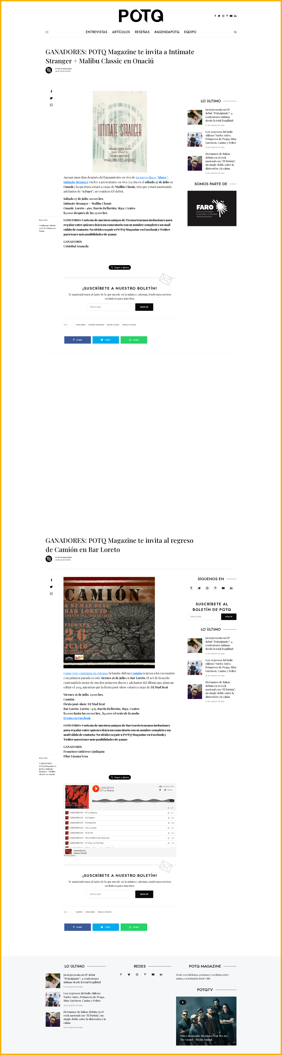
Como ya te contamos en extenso (85, 673)
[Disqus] (141, 393)
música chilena (129, 325)
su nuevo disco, (152, 177)
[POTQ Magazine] (141, 16)
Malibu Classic (113, 325)
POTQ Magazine (64, 69)
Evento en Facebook (77, 718)
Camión (136, 673)
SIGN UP (144, 307)
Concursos (80, 325)
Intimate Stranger (75, 182)
